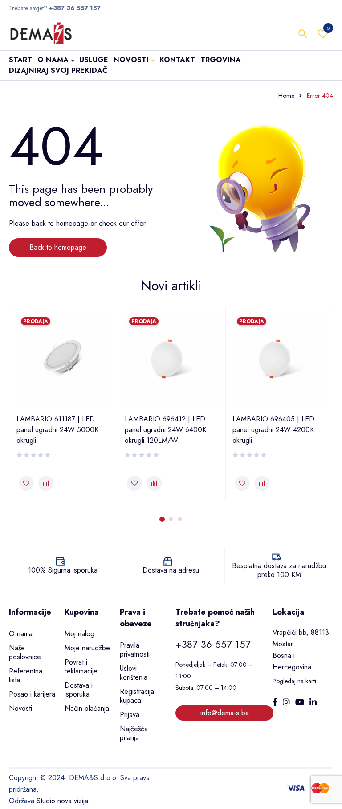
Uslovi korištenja (133, 672)
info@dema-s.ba (224, 713)
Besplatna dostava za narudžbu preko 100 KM (279, 570)
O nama (21, 634)
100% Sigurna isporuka (63, 570)
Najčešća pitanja (134, 733)
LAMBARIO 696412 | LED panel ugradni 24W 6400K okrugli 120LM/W (165, 429)
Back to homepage (57, 247)
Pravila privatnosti (135, 649)
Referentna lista (25, 675)
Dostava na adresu (170, 570)
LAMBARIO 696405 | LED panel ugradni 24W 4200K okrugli (273, 429)
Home (286, 95)
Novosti (20, 708)
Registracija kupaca (137, 695)
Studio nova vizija (62, 801)
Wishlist (328, 28)
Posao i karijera (32, 694)
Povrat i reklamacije (81, 666)
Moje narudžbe (87, 648)
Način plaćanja (87, 708)
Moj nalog (79, 634)
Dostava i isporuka (79, 689)
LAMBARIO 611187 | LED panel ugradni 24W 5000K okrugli (57, 429)
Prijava (129, 714)
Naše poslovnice (25, 652)
